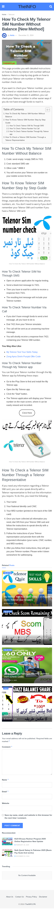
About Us (9, 897)
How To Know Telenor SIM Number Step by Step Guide (25, 121)
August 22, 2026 (11, 603)
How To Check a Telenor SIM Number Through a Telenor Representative (25, 138)
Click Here (27, 413)
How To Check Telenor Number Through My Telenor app (29, 132)
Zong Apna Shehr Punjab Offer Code (23, 356)
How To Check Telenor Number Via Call (24, 129)
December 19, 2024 (22, 856)
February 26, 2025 (22, 845)
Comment (7, 747)
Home (4, 14)
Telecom (11, 14)
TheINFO (27, 6)
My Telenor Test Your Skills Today (22, 352)
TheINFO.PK (30, 904)
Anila (12, 35)
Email (5, 791)
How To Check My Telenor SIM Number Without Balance (25, 115)
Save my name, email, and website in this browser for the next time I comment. (28, 816)
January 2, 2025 (11, 680)
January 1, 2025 (11, 719)
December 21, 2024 (26, 35)
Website (5, 803)
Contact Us (19, 897)
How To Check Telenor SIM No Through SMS (27, 126)
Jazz (6, 688)
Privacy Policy (31, 897)
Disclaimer (43, 897)
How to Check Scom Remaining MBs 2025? (26, 638)
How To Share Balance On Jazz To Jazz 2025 (27, 715)
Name (5, 779)
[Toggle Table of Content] (46, 110)
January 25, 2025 (11, 642)
